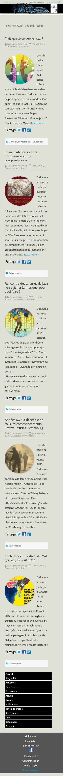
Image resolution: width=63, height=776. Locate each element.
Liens (8, 717)
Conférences (12, 686)
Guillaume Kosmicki (17, 43)
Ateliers (9, 695)
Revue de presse (14, 708)
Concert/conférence (19, 141)
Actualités (11, 682)
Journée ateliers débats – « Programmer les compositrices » (22, 156)
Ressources (12, 713)
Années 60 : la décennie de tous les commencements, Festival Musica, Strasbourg (24, 424)
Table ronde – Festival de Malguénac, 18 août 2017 (26, 558)
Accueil (9, 673)
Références (11, 721)
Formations (11, 691)
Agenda (9, 700)
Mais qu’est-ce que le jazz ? (24, 38)
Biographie (11, 678)
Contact (10, 726)
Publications (12, 704)
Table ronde (37, 141)
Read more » (37, 123)
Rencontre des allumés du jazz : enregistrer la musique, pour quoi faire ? (26, 287)
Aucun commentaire (18, 46)
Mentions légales (31, 770)
